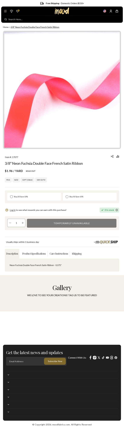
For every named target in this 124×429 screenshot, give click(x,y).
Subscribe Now (55, 361)
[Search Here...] (6, 19)
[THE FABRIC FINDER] (11, 11)
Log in (12, 210)
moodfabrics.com (61, 424)
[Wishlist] (18, 11)
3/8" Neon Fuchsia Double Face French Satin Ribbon (35, 27)
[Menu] (5, 11)
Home (6, 27)
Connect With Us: (77, 357)
